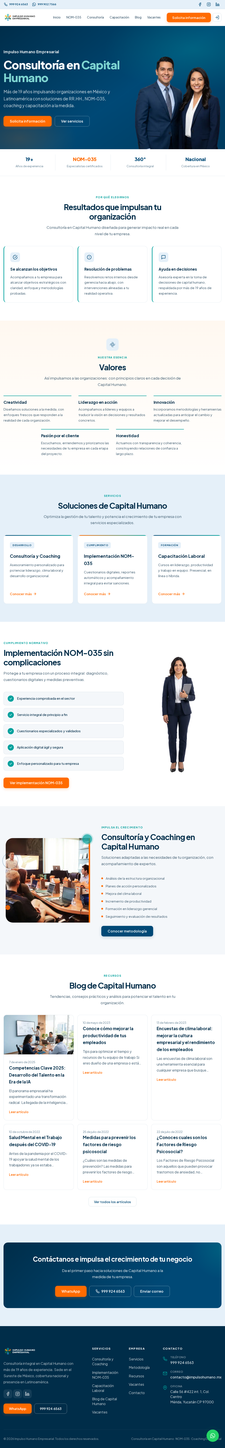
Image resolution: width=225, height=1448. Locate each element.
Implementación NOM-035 (105, 1375)
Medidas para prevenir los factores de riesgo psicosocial (109, 1144)
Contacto (137, 1393)
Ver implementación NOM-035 (36, 782)
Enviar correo (151, 1291)
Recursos (136, 1376)
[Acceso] (217, 17)
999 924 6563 (113, 1291)
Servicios (136, 1359)
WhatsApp (71, 1291)
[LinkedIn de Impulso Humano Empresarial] (217, 4)
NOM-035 (73, 17)
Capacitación (119, 17)
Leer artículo (19, 1112)
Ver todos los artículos (112, 1202)
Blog (138, 17)
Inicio (57, 17)
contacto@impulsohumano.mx (195, 1377)
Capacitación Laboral (103, 1388)
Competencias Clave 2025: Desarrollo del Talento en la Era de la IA (37, 1074)
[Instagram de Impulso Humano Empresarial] (209, 4)
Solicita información (188, 17)
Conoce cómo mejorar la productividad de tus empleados (108, 1035)
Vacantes (154, 17)
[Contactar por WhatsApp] (213, 1436)
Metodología (139, 1367)
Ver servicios (72, 121)
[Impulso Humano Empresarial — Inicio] (20, 17)
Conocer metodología (127, 931)
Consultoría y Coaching (102, 1361)
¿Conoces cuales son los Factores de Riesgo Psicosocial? (182, 1144)
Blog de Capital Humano (104, 1401)
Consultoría (95, 17)
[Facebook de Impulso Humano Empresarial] (200, 4)
